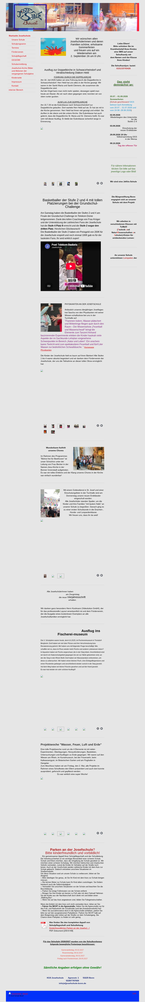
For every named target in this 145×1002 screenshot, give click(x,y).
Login (134, 993)
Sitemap (25, 993)
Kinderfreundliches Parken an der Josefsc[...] (69, 928)
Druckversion (16, 993)
